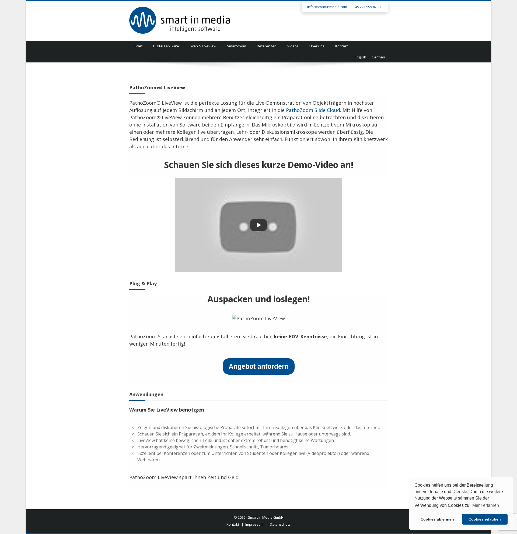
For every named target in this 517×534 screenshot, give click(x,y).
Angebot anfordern (259, 366)
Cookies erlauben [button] (485, 519)
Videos (293, 46)
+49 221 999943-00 (367, 6)
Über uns (316, 46)
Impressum (254, 524)
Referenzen (267, 46)
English (360, 57)
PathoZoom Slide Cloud (313, 110)
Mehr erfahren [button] (485, 505)
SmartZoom (236, 46)
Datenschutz (280, 524)
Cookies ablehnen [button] (437, 519)
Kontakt (341, 46)
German (378, 57)
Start (138, 46)
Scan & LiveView (203, 46)
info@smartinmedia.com (327, 6)
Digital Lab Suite (166, 46)
